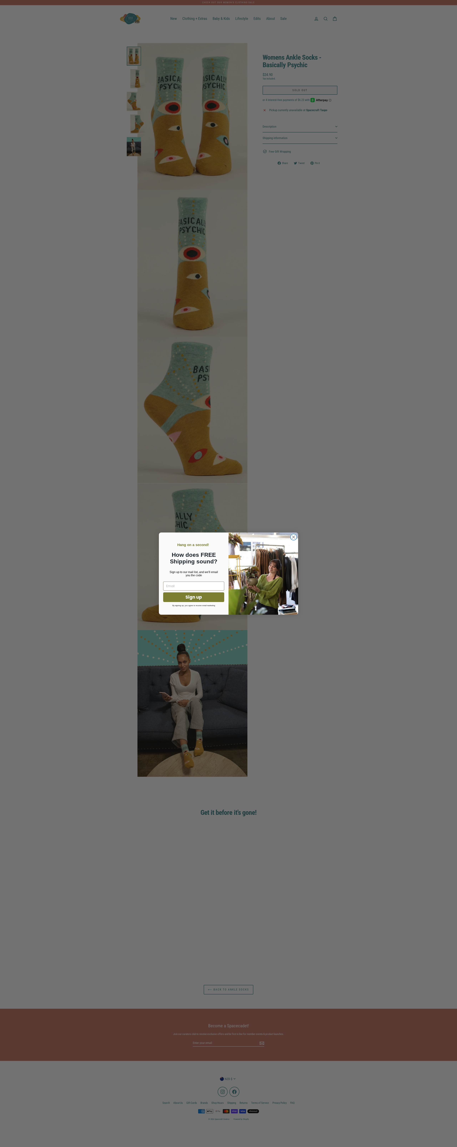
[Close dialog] (293, 537)
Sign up (193, 597)
